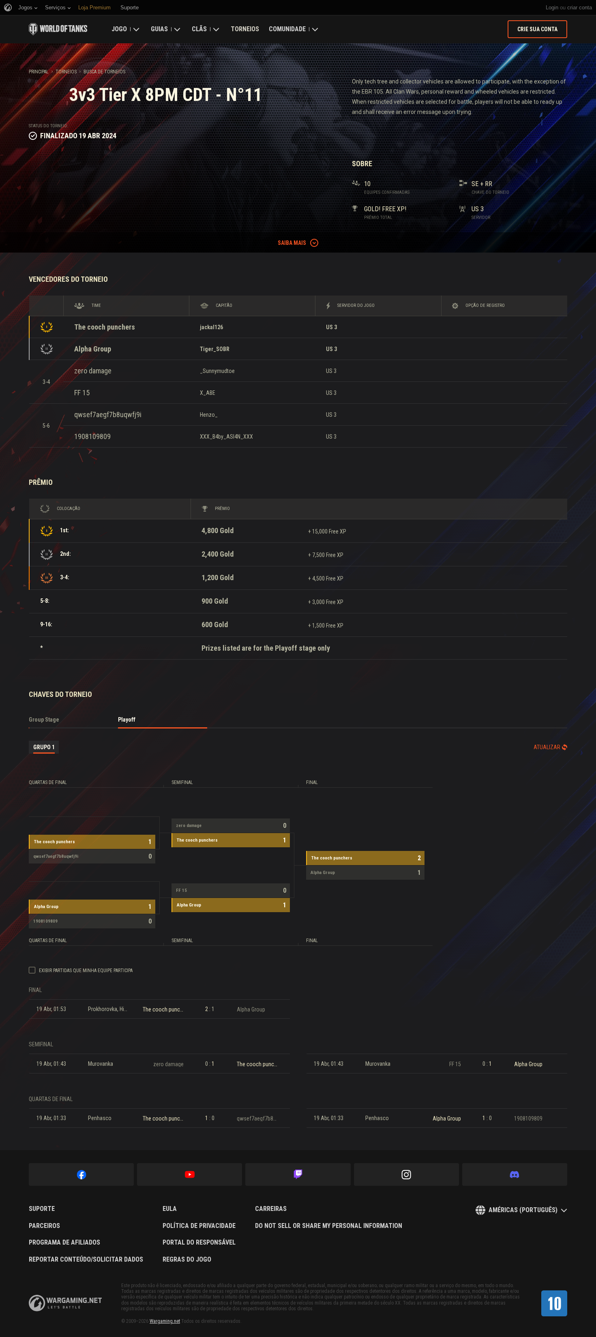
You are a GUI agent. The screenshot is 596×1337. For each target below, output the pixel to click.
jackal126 (211, 327)
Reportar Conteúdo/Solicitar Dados (86, 1259)
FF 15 (82, 392)
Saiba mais (292, 243)
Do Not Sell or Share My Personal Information (328, 1226)
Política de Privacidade (199, 1226)
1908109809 (92, 436)
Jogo (119, 29)
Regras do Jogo (187, 1259)
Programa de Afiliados (64, 1242)
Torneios (245, 29)
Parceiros (44, 1226)
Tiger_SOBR (214, 349)
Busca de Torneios (104, 72)
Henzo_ (209, 414)
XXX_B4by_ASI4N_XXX (226, 436)
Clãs (199, 29)
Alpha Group (92, 349)
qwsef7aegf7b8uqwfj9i (107, 414)
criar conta (579, 7)
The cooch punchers (104, 327)
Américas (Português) (523, 1210)
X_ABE (207, 393)
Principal (39, 72)
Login (552, 7)
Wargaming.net (165, 1321)
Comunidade (287, 29)
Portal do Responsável (199, 1242)
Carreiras (271, 1209)
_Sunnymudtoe (217, 371)
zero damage (92, 370)
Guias (159, 29)
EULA (170, 1209)
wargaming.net (65, 1303)
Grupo (44, 747)
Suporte (42, 1209)
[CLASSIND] (554, 1303)
